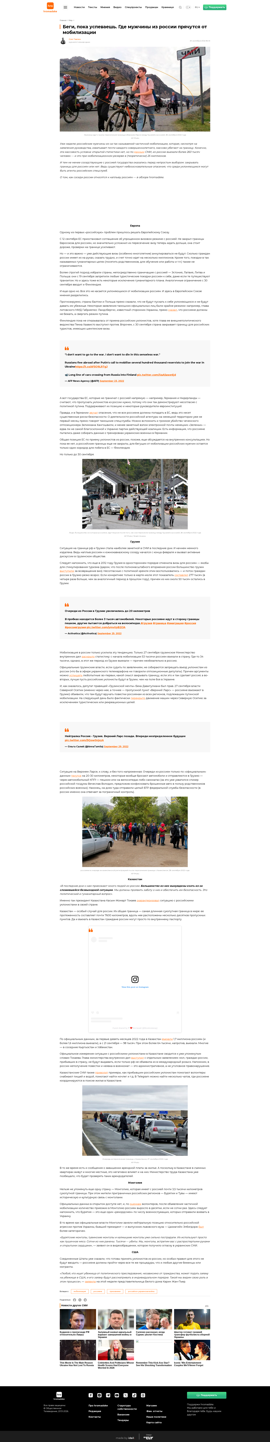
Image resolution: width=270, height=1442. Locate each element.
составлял (181, 575)
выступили (67, 571)
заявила (90, 1281)
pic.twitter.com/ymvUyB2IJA (106, 627)
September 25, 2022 (109, 633)
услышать (75, 675)
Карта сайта (154, 1422)
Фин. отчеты (154, 1411)
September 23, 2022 (112, 381)
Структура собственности (127, 1407)
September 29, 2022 (116, 746)
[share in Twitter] (79, 1299)
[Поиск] (180, 7)
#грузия (146, 623)
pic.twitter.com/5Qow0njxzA (84, 740)
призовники (115, 1291)
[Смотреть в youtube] (117, 1395)
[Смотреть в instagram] (99, 1395)
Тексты (92, 7)
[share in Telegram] (85, 1299)
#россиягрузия (75, 627)
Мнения (105, 7)
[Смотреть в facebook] (91, 1395)
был (201, 1226)
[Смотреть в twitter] (125, 1395)
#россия (190, 623)
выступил (137, 1057)
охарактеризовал (148, 900)
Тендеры (123, 1420)
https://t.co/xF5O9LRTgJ (91, 366)
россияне (98, 1291)
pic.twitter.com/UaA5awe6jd (156, 374)
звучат (93, 412)
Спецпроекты (133, 7)
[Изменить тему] (188, 7)
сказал (172, 309)
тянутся (76, 775)
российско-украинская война (141, 1291)
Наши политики (156, 1417)
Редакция (95, 1411)
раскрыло (88, 656)
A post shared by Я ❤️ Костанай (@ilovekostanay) (135, 1028)
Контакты (95, 1417)
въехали (167, 1039)
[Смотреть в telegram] (108, 1395)
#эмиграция (175, 623)
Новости (79, 7)
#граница (159, 623)
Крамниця (167, 7)
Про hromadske (98, 1405)
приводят (101, 1072)
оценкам (135, 1204)
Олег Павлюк (75, 39)
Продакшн (151, 7)
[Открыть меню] (65, 7)
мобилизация (80, 1291)
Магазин (151, 1405)
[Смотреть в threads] (143, 1395)
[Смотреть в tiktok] (134, 1395)
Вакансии (123, 1414)
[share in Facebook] (74, 1299)
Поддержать (217, 7)
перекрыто (138, 698)
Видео (117, 7)
